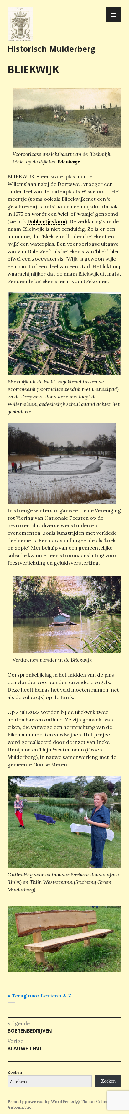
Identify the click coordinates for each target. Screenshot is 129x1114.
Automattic (20, 1107)
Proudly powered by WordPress (41, 1101)
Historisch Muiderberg (51, 48)
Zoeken (15, 1072)
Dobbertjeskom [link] (46, 221)
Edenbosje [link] (68, 161)
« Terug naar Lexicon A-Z (39, 995)
